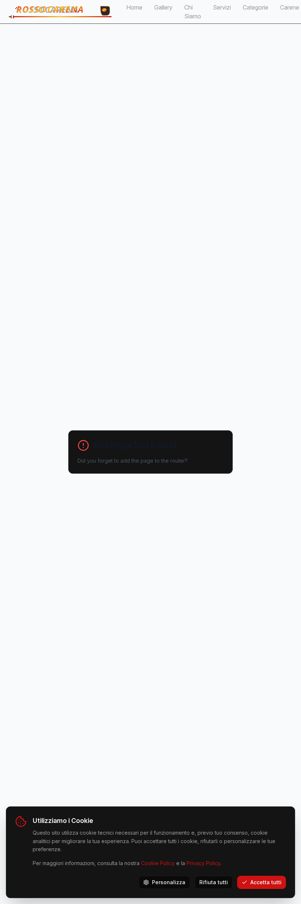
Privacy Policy (203, 863)
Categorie (255, 7)
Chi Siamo (192, 12)
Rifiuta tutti (213, 882)
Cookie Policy (158, 863)
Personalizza (168, 882)
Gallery (163, 7)
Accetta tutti (266, 882)
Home (134, 7)
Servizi (222, 7)
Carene (289, 7)
